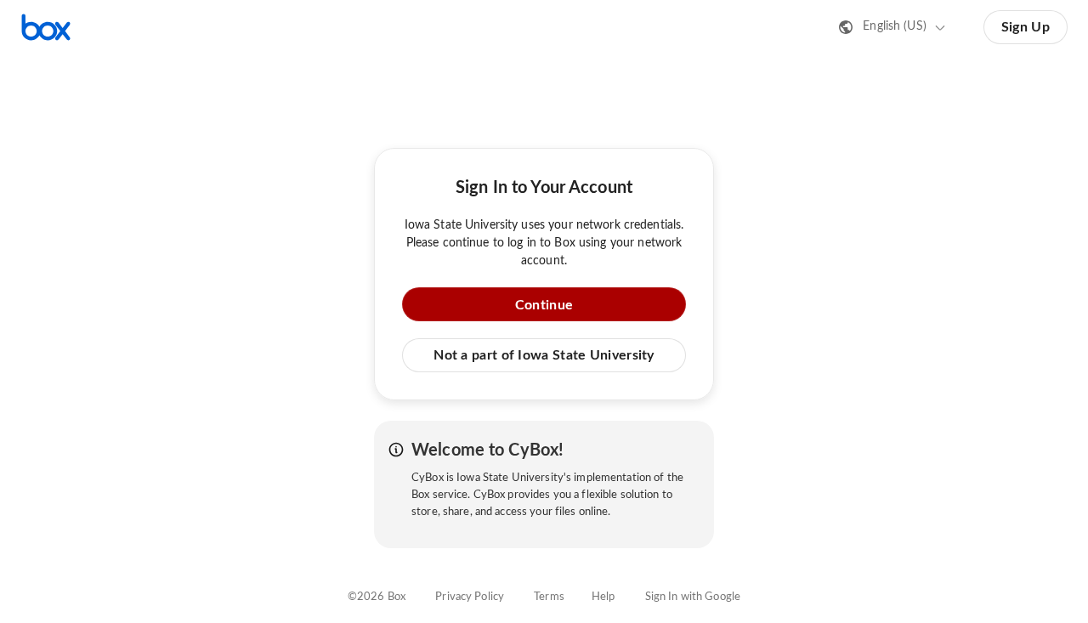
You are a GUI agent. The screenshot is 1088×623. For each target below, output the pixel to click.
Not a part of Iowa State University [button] (544, 355)
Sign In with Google (692, 597)
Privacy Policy (469, 597)
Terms (549, 597)
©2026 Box (376, 597)
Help (603, 597)
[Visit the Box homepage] (45, 27)
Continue (544, 305)
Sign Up (1025, 27)
